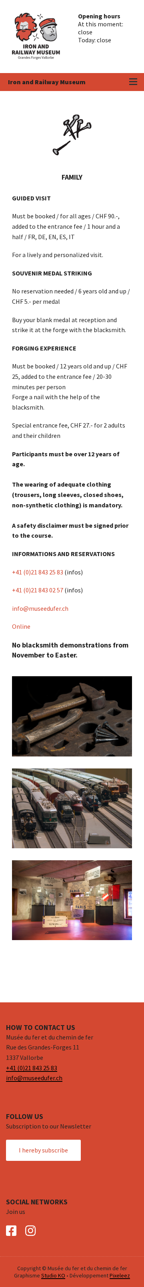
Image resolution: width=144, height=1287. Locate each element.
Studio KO (53, 1275)
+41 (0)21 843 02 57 (37, 590)
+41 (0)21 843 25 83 (37, 572)
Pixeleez (120, 1275)
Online (21, 626)
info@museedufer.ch (40, 608)
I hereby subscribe (43, 1150)
